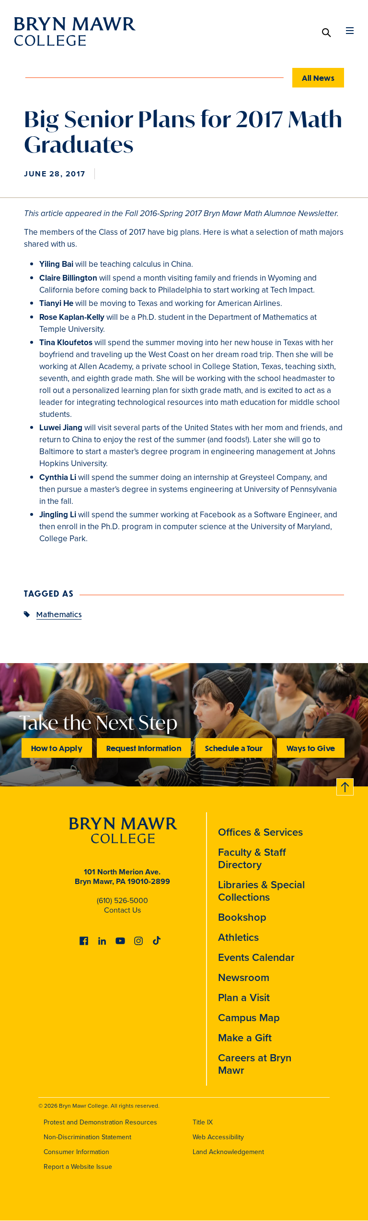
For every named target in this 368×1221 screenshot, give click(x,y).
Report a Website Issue (78, 1167)
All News (318, 77)
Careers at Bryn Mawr (254, 1064)
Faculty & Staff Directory (252, 858)
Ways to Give (311, 747)
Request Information (143, 747)
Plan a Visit (244, 997)
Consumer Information (76, 1152)
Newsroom (243, 977)
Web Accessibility (218, 1137)
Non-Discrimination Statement (87, 1137)
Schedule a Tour (234, 747)
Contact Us (122, 910)
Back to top (345, 785)
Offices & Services (260, 832)
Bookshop (242, 917)
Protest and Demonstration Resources (100, 1122)
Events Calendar (256, 957)
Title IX (203, 1122)
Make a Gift (245, 1038)
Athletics (238, 937)
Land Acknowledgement (228, 1152)
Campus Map (249, 1017)
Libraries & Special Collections (261, 891)
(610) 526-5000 (122, 900)
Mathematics (58, 614)
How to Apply (56, 747)
